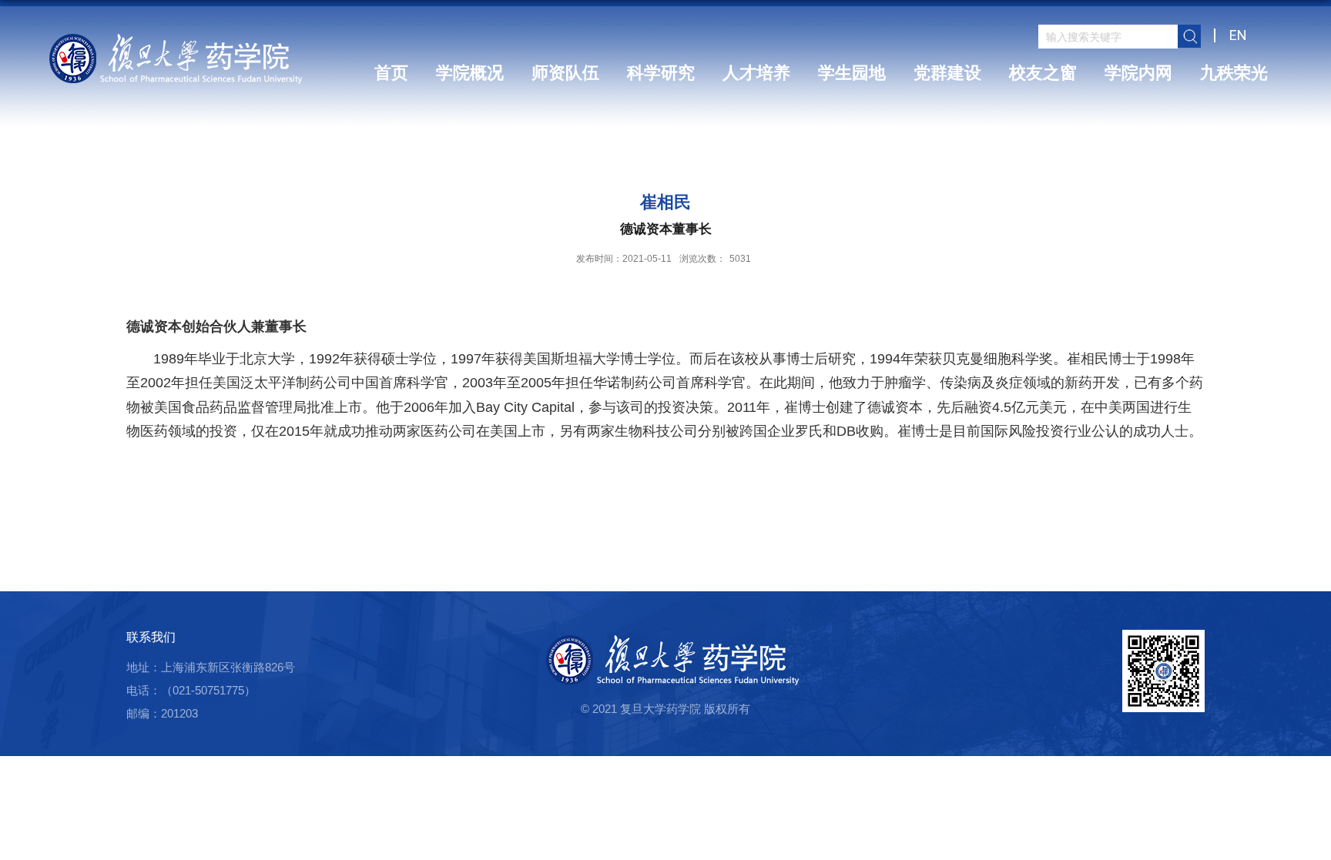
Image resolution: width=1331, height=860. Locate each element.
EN (1238, 35)
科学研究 (661, 72)
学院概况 (470, 72)
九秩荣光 (1234, 72)
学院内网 (1138, 72)
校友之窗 (1043, 72)
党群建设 (947, 72)
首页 (391, 72)
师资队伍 (565, 72)
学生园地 (852, 72)
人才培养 (756, 72)
